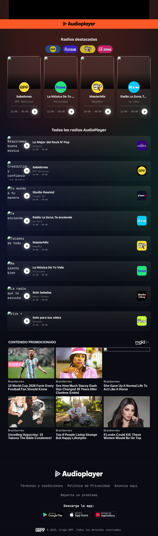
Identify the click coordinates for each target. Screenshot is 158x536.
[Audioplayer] (79, 24)
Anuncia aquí (126, 486)
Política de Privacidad (88, 486)
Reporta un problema (79, 495)
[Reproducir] (35, 111)
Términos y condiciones (41, 486)
